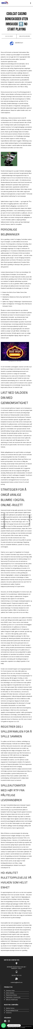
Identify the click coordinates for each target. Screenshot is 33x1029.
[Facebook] (5, 1021)
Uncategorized (24, 36)
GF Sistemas (21, 1027)
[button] (3, 1025)
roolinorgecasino (25, 106)
